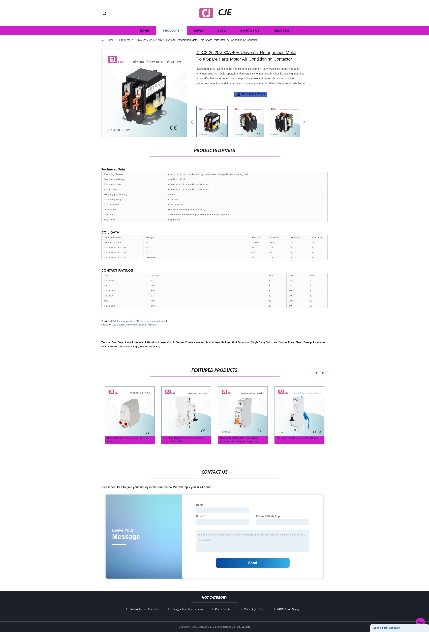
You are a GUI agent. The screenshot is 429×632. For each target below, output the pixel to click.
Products (171, 30)
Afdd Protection (240, 342)
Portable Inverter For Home (144, 609)
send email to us (253, 94)
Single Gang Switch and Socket (269, 342)
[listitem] (214, 120)
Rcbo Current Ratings (217, 342)
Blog (222, 30)
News (198, 30)
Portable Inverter (194, 342)
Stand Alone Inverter (129, 342)
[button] (104, 13)
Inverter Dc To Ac (149, 346)
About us (281, 30)
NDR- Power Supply (288, 609)
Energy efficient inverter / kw (187, 609)
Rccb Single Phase (254, 609)
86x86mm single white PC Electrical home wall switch (139, 321)
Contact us (249, 30)
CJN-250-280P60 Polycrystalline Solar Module (131, 324)
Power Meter (295, 342)
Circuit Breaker (223, 609)
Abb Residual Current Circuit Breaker (163, 342)
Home (144, 30)
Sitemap (246, 626)
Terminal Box (108, 342)
